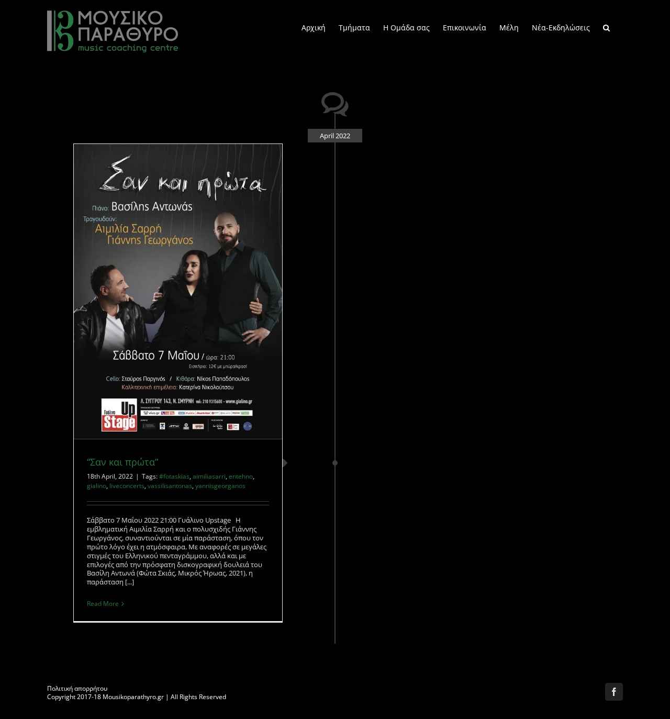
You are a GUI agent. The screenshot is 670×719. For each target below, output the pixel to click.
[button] (606, 27)
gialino (96, 485)
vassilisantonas (170, 485)
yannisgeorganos (220, 485)
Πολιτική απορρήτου (77, 688)
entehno (241, 476)
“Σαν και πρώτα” (122, 462)
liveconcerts (126, 485)
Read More (103, 603)
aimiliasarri (209, 476)
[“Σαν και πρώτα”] (178, 291)
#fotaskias (174, 476)
